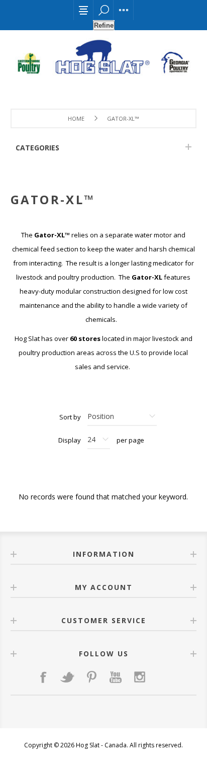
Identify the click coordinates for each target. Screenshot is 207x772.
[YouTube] (116, 676)
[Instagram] (140, 676)
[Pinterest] (91, 676)
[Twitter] (67, 676)
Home (76, 118)
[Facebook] (43, 676)
